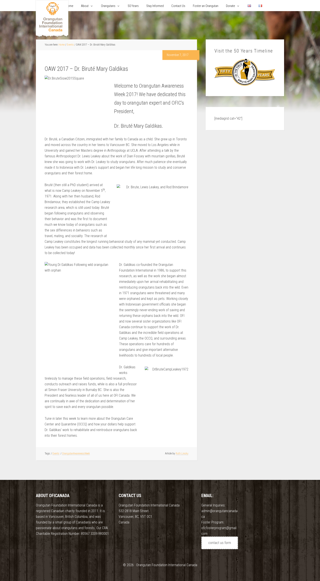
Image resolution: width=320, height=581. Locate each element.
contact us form (219, 543)
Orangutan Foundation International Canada (52, 19)
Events (55, 453)
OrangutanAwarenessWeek (76, 453)
